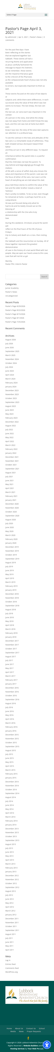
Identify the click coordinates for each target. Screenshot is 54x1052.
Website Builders (30, 1045)
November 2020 (12, 508)
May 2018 (9, 621)
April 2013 (9, 860)
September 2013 (12, 840)
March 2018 (10, 629)
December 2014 (12, 781)
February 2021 (11, 496)
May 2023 (9, 414)
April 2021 (9, 488)
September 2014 (12, 793)
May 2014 (9, 809)
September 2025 (12, 351)
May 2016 (9, 715)
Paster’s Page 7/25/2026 (15, 322)
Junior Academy (12, 288)
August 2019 (10, 562)
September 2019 (12, 559)
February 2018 (11, 633)
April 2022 (9, 441)
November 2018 (12, 598)
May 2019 (9, 574)
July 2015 (9, 754)
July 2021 (9, 476)
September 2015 (12, 746)
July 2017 (9, 660)
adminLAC (12, 37)
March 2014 (10, 817)
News (21, 1031)
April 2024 (9, 375)
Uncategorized (11, 296)
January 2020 (10, 543)
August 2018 (10, 609)
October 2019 (11, 555)
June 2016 (9, 711)
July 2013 (9, 848)
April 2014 (9, 813)
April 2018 (9, 625)
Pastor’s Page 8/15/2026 (15, 314)
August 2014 (10, 797)
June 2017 (9, 664)
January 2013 (10, 871)
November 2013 (12, 832)
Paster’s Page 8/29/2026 (15, 306)
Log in (7, 960)
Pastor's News (36, 37)
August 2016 (10, 703)
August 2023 (10, 406)
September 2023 (12, 402)
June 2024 (9, 371)
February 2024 (11, 382)
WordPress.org (11, 972)
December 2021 (12, 457)
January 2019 (10, 590)
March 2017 (10, 676)
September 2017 (12, 652)
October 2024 (11, 363)
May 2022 (9, 437)
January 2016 (10, 731)
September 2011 (12, 930)
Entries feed (10, 964)
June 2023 (9, 410)
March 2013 (10, 864)
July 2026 (9, 343)
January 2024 (10, 386)
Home (9, 1028)
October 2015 (11, 742)
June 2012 (9, 899)
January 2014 (10, 824)
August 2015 (10, 750)
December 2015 (12, 734)
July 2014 (9, 801)
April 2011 (9, 950)
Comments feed (12, 968)
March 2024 (10, 379)
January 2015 (10, 777)
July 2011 (9, 938)
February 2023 (11, 418)
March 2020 (10, 535)
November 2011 (12, 922)
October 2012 (11, 883)
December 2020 (12, 504)
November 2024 (12, 359)
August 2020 (10, 519)
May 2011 (9, 946)
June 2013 (9, 852)
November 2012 (12, 879)
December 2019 (12, 547)
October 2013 (11, 836)
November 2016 (12, 691)
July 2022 (9, 429)
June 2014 (9, 805)
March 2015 (10, 770)
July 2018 (9, 613)
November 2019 (12, 551)
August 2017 (10, 656)
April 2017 (9, 672)
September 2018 (12, 605)
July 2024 (9, 367)
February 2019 (11, 586)
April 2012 (9, 907)
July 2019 (9, 566)
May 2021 (9, 484)
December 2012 (12, 875)
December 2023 (12, 390)
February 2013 (11, 868)
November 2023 (12, 394)
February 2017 (11, 680)
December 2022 (12, 422)
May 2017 (9, 668)
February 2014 (11, 821)
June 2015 (9, 758)
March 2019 (10, 582)
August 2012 (10, 891)
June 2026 (9, 347)
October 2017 (11, 648)
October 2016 (11, 695)
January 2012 (10, 914)
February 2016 (11, 727)
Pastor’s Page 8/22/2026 (15, 310)
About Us (19, 1028)
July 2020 (9, 523)
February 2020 (11, 539)
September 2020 (12, 515)
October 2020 (11, 512)
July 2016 (9, 707)
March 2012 (10, 910)
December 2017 (12, 641)
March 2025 (10, 355)
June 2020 (9, 527)
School (42, 1028)
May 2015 (9, 762)
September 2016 (12, 699)
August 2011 (10, 934)
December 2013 (12, 828)
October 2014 (11, 789)
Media (13, 1031)
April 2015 (9, 766)
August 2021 (10, 472)
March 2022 (10, 445)
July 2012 (9, 895)
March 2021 (10, 492)
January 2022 (10, 453)
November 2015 (12, 738)
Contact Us (31, 1028)
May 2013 (9, 856)
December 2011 (12, 918)
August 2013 (10, 844)
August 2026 (10, 339)
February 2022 (11, 449)
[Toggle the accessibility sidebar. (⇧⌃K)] (47, 1045)
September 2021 (12, 468)
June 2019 (9, 570)
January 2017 (10, 684)
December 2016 (12, 688)
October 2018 (11, 601)
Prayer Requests (34, 1031)
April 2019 (9, 578)
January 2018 (10, 637)
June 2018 (9, 617)
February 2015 (11, 774)
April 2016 (9, 719)
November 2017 (12, 644)
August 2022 (10, 425)
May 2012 (9, 903)
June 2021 (9, 480)
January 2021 (10, 500)
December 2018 (12, 594)
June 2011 (9, 942)
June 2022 (9, 433)
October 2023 (11, 398)
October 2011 (11, 926)
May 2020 (9, 531)
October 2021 (11, 465)
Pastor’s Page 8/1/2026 (14, 318)
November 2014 (12, 785)
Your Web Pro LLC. (36, 1048)
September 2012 (12, 887)
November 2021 (12, 461)
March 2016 (10, 723)
